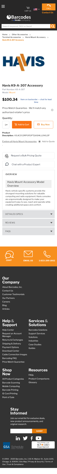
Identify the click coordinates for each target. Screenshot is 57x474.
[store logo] (19, 18)
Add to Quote (48, 141)
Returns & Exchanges (12, 340)
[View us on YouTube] (38, 439)
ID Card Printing (9, 393)
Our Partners (8, 298)
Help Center (8, 330)
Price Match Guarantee (13, 362)
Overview (11, 174)
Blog (4, 305)
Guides (32, 348)
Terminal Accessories (11, 37)
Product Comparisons (39, 379)
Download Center (10, 351)
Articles (6, 309)
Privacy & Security (36, 462)
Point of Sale (8, 397)
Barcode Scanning (11, 382)
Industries (33, 341)
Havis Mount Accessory (35, 37)
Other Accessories (20, 34)
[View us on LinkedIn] (18, 439)
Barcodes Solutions (38, 330)
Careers (6, 301)
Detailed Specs (14, 214)
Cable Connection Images (14, 354)
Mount (12, 92)
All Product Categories (13, 379)
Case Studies (35, 344)
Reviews (10, 222)
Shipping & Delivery (11, 343)
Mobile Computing (11, 386)
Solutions (33, 337)
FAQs (8, 231)
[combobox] (28, 26)
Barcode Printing (10, 390)
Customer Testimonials (13, 294)
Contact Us (47, 12)
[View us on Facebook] (32, 439)
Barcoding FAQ (9, 358)
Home (5, 34)
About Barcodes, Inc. (12, 287)
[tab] (28, 173)
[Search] (52, 26)
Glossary (33, 382)
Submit (39, 431)
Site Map (23, 462)
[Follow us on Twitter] (25, 439)
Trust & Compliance (15, 464)
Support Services (37, 333)
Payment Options (10, 347)
